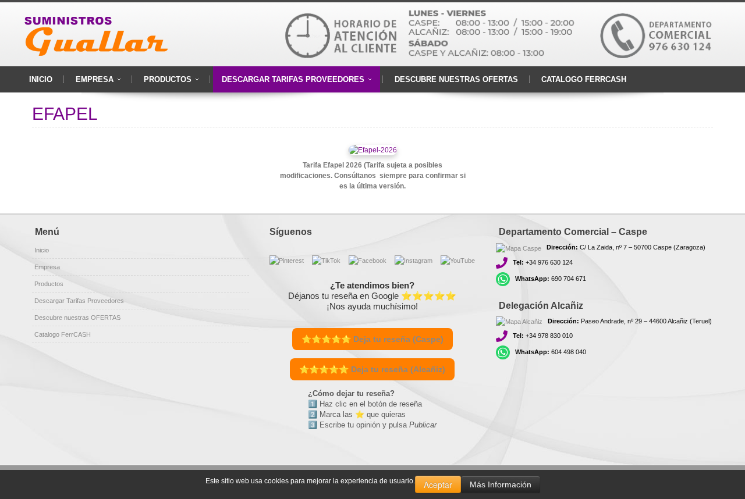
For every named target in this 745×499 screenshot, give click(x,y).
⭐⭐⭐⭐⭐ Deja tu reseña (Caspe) (372, 339)
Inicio (41, 250)
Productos (48, 283)
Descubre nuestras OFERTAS (77, 317)
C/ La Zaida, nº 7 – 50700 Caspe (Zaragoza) (626, 247)
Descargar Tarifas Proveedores (79, 300)
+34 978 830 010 (543, 335)
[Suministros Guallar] (99, 34)
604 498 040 (550, 351)
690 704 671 (550, 278)
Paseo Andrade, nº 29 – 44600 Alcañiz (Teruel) (630, 321)
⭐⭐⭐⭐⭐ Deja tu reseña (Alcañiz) (372, 369)
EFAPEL (65, 113)
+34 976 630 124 (543, 262)
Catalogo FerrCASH (62, 334)
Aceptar (438, 484)
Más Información (500, 484)
